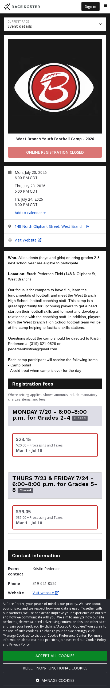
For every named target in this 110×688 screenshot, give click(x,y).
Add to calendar (29, 212)
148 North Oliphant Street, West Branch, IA (52, 226)
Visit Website (26, 240)
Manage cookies (57, 680)
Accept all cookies (55, 655)
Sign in (90, 6)
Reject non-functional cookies (55, 668)
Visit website (44, 592)
